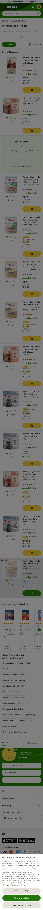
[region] (21, 882)
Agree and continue (21, 898)
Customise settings (21, 891)
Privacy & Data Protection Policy (14, 885)
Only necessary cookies (21, 905)
